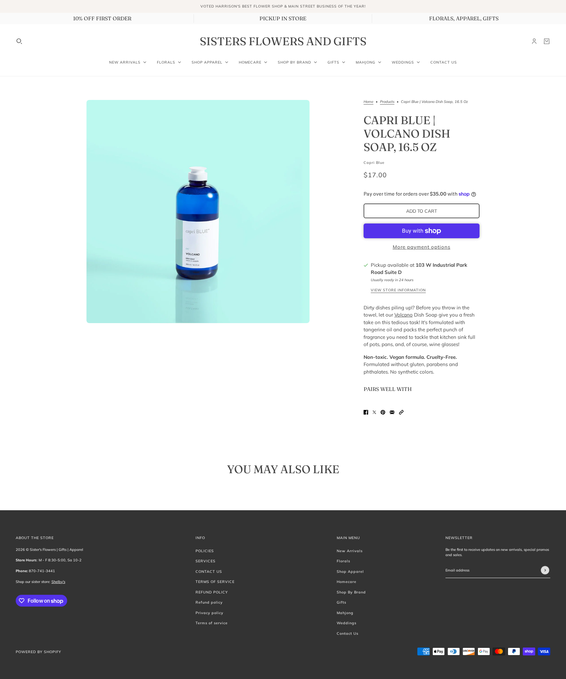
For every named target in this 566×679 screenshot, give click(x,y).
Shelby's (58, 581)
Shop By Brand (351, 592)
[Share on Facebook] (366, 411)
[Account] (534, 41)
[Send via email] (392, 411)
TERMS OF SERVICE (215, 581)
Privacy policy (209, 613)
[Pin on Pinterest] (383, 411)
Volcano (403, 315)
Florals (343, 561)
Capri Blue (374, 162)
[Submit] (545, 570)
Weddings (346, 623)
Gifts (341, 602)
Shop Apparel (350, 571)
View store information (398, 290)
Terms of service (212, 623)
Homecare (346, 581)
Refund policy (209, 602)
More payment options (421, 247)
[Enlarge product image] (198, 211)
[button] (401, 411)
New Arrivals (350, 551)
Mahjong (345, 613)
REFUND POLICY (212, 592)
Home (368, 102)
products (387, 102)
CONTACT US (209, 571)
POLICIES (205, 551)
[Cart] (546, 41)
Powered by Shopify (38, 652)
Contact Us (347, 633)
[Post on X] (374, 411)
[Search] (19, 41)
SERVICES (206, 561)
